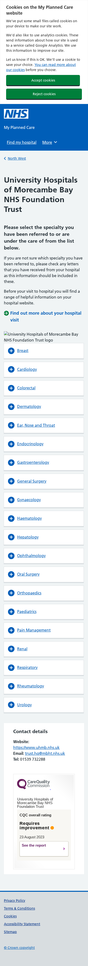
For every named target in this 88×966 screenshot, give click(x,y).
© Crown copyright (19, 947)
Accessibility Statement (22, 924)
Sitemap (10, 932)
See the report (40, 849)
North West (17, 158)
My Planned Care (19, 127)
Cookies (10, 916)
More (48, 142)
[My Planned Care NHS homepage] (16, 114)
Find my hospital (21, 142)
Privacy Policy (14, 900)
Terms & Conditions (19, 908)
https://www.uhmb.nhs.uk (36, 747)
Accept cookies (43, 80)
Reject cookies (44, 94)
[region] (44, 52)
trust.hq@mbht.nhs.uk (45, 753)
